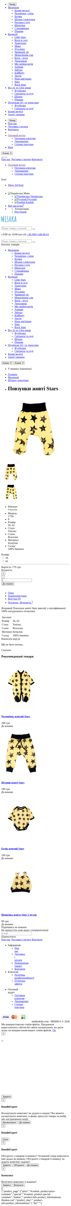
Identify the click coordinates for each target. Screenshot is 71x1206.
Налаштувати (9, 1122)
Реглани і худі (22, 22)
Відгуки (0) (14, 598)
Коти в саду (21, 40)
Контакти (13, 129)
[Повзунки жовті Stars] (34, 460)
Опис (11, 592)
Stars (17, 81)
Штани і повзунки (25, 19)
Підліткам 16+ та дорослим (23, 102)
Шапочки (20, 25)
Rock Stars (20, 84)
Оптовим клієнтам (25, 138)
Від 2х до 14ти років (19, 87)
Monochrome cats (24, 55)
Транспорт (20, 43)
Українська (36, 196)
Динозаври (21, 61)
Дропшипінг (22, 141)
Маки (18, 46)
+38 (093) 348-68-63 (38, 234)
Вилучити (18, 1185)
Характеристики (17, 595)
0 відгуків (12, 509)
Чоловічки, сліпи (24, 13)
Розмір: (5, 554)
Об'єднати (19, 1165)
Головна (12, 374)
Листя (18, 75)
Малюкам (13, 7)
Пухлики (20, 49)
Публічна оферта (20, 982)
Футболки (20, 90)
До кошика (8, 584)
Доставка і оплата (18, 126)
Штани (18, 96)
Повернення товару (21, 964)
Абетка (18, 69)
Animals (19, 67)
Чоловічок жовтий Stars (15, 716)
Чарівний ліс (22, 52)
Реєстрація (20, 211)
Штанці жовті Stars (12, 782)
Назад (12, 4)
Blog (10, 147)
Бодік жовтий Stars (12, 848)
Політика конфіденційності (24, 976)
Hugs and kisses (23, 78)
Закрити (7, 1096)
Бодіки (18, 16)
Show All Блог (16, 185)
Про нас (12, 123)
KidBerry (19, 72)
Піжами (19, 31)
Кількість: (6, 570)
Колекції (13, 34)
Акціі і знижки (16, 114)
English (29, 202)
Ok (54, 1030)
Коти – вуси (21, 58)
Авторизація (22, 208)
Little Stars (20, 37)
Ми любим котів (24, 64)
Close (5, 1139)
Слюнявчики (22, 28)
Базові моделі (22, 10)
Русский (32, 199)
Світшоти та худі (24, 93)
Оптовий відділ (16, 135)
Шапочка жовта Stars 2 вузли (18, 914)
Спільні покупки (24, 144)
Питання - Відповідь (20, 602)
